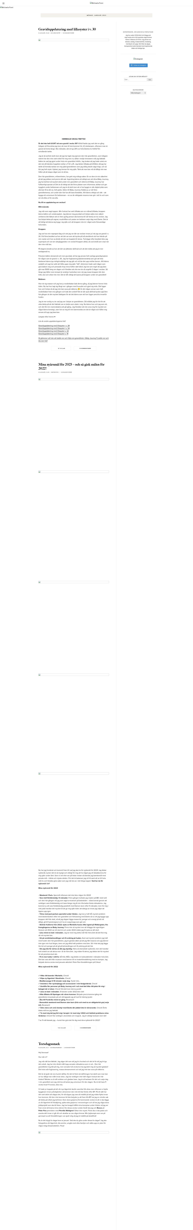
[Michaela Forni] (96, 7)
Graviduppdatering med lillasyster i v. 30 (67, 29)
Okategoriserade (56, 1047)
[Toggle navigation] (3, 3)
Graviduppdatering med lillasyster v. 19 (53, 334)
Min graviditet (56, 33)
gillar (61, 348)
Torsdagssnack (49, 1044)
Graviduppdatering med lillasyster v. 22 (53, 331)
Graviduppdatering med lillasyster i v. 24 (54, 328)
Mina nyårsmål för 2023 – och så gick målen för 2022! (71, 366)
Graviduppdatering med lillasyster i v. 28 (54, 326)
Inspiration (55, 372)
